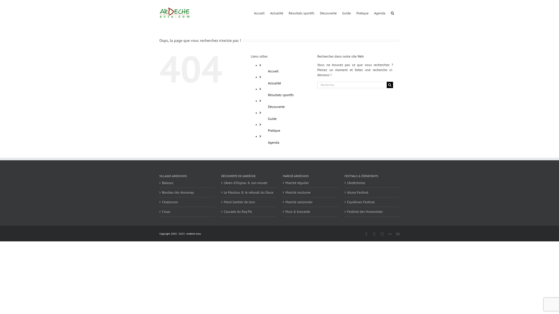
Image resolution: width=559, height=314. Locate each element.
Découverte (276, 106)
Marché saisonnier (298, 202)
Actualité (274, 83)
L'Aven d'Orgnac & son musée (245, 183)
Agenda (273, 142)
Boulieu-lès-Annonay (178, 192)
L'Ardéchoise (356, 183)
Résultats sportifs (281, 95)
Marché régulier (297, 183)
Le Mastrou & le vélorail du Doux (248, 192)
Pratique (274, 130)
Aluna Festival (357, 192)
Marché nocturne (298, 192)
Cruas (166, 211)
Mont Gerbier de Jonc (239, 202)
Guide (272, 118)
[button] (392, 13)
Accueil (273, 71)
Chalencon (170, 202)
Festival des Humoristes (365, 211)
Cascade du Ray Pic (238, 211)
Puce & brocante (297, 211)
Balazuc (168, 183)
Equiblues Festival (361, 202)
